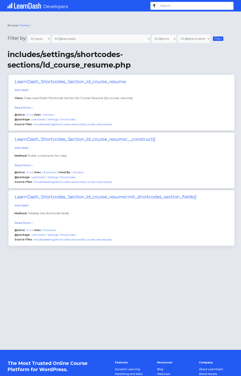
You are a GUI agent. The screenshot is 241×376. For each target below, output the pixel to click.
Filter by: (18, 38)
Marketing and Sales (129, 374)
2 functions (49, 172)
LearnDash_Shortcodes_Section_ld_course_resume (70, 81)
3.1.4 (28, 114)
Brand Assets (208, 374)
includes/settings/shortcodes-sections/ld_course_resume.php (72, 124)
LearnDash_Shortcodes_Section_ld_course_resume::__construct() (85, 139)
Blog (160, 369)
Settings (53, 119)
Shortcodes (68, 119)
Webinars (163, 374)
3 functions (49, 230)
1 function (48, 114)
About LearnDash (211, 369)
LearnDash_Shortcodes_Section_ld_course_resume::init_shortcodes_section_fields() (105, 197)
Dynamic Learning (127, 369)
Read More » (23, 107)
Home (24, 25)
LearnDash (38, 119)
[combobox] (195, 6)
